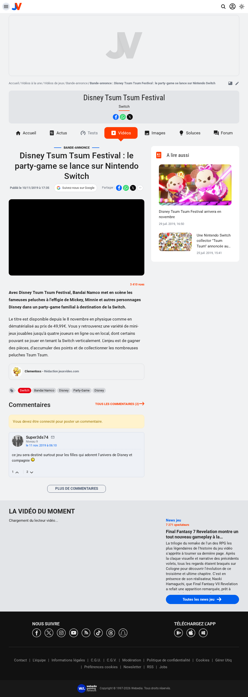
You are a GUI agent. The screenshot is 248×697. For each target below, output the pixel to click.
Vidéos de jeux (54, 83)
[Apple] (190, 632)
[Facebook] (36, 632)
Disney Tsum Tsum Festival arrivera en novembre (190, 214)
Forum (227, 132)
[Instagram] (61, 632)
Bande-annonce (77, 83)
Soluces (193, 132)
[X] (49, 632)
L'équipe (39, 660)
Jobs (163, 667)
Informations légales (68, 660)
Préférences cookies (101, 667)
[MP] (53, 437)
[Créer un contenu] (237, 83)
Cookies (202, 660)
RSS (150, 667)
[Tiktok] (98, 632)
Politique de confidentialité (168, 660)
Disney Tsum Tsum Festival (124, 97)
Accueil (14, 83)
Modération (131, 660)
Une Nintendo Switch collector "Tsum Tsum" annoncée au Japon (214, 241)
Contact (20, 660)
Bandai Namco (44, 390)
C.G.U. (96, 660)
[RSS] (86, 632)
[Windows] (203, 632)
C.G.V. (111, 660)
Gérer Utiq (223, 660)
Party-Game (81, 390)
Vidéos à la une (31, 83)
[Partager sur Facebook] (116, 117)
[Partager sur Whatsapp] (123, 117)
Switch (24, 390)
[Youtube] (73, 632)
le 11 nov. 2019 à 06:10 (41, 445)
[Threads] (110, 632)
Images (158, 132)
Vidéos (124, 132)
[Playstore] (178, 632)
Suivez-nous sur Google (78, 188)
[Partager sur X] (130, 117)
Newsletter (132, 667)
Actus (61, 132)
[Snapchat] (123, 632)
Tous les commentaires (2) (117, 404)
